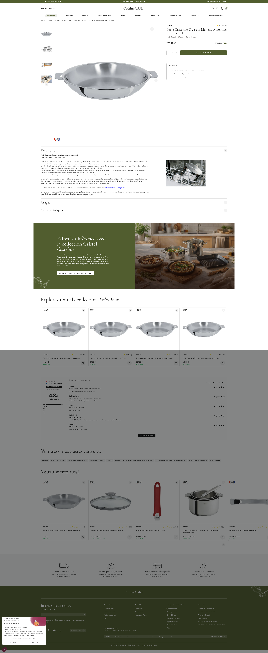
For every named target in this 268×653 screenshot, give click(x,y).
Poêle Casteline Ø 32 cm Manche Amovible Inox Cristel (201, 358)
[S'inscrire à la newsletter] (85, 614)
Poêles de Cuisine (66, 20)
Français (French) (76, 630)
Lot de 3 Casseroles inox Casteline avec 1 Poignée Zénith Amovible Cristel (201, 531)
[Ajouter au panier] (83, 363)
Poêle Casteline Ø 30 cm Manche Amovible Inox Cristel (154, 358)
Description (49, 150)
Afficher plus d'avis (147, 436)
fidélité (225, 43)
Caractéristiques (52, 210)
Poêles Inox (76, 20)
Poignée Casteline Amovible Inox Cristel (242, 530)
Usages (45, 202)
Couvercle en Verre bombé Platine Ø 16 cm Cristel (106, 530)
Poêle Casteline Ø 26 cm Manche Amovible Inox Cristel (61, 358)
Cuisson (50, 20)
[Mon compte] (221, 8)
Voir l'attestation (53, 387)
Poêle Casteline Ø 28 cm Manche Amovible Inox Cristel (108, 358)
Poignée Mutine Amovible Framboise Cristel (150, 530)
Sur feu (56, 20)
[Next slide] (46, 84)
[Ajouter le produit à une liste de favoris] (152, 29)
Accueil (43, 20)
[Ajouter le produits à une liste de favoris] (83, 310)
